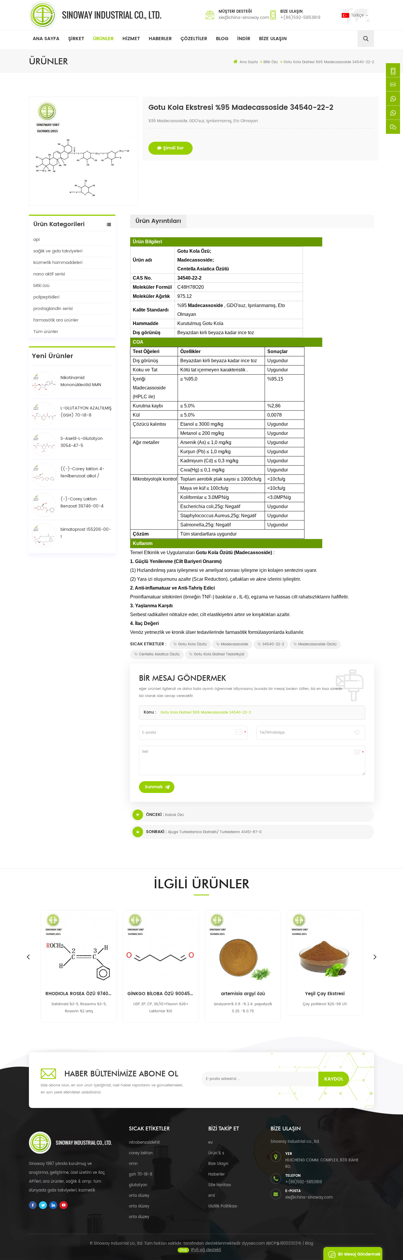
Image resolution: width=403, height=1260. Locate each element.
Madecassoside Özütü (317, 644)
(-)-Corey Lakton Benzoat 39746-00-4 (82, 503)
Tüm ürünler (45, 331)
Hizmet (131, 39)
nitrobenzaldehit (144, 1143)
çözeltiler (194, 39)
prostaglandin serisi (53, 308)
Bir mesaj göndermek (359, 1254)
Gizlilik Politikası (222, 1206)
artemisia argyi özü (243, 994)
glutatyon (138, 1185)
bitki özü (41, 285)
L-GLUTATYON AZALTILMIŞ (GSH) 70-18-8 (86, 412)
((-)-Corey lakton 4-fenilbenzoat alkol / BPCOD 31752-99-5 (82, 473)
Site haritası (219, 1185)
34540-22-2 (273, 644)
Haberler (160, 39)
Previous (28, 956)
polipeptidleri (46, 297)
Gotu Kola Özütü (192, 644)
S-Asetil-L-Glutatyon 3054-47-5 (81, 442)
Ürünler (103, 39)
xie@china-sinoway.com (244, 17)
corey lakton (141, 1153)
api (36, 239)
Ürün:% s (216, 1153)
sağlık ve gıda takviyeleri (57, 251)
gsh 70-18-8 (140, 1174)
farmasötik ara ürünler (55, 320)
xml (211, 1196)
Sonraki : (156, 831)
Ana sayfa (46, 39)
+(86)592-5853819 (300, 17)
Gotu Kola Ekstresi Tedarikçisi (219, 654)
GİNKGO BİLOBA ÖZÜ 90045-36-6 (160, 994)
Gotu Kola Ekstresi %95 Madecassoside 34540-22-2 (205, 712)
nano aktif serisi (49, 274)
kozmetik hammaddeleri (57, 262)
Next (375, 956)
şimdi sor (173, 148)
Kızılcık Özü (174, 815)
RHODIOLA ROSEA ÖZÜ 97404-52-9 (78, 994)
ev (210, 1143)
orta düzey (139, 1196)
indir (243, 39)
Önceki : (155, 814)
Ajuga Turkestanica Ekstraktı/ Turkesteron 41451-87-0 (215, 832)
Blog (222, 39)
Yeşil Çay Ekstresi (325, 994)
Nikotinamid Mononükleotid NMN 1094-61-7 (80, 381)
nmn (133, 1164)
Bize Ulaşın (273, 39)
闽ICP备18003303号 (284, 1244)
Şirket (76, 39)
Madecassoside (234, 644)
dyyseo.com (253, 1244)
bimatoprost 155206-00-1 (85, 533)
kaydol (333, 1079)
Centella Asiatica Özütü (159, 654)
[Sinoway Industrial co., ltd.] (95, 15)
